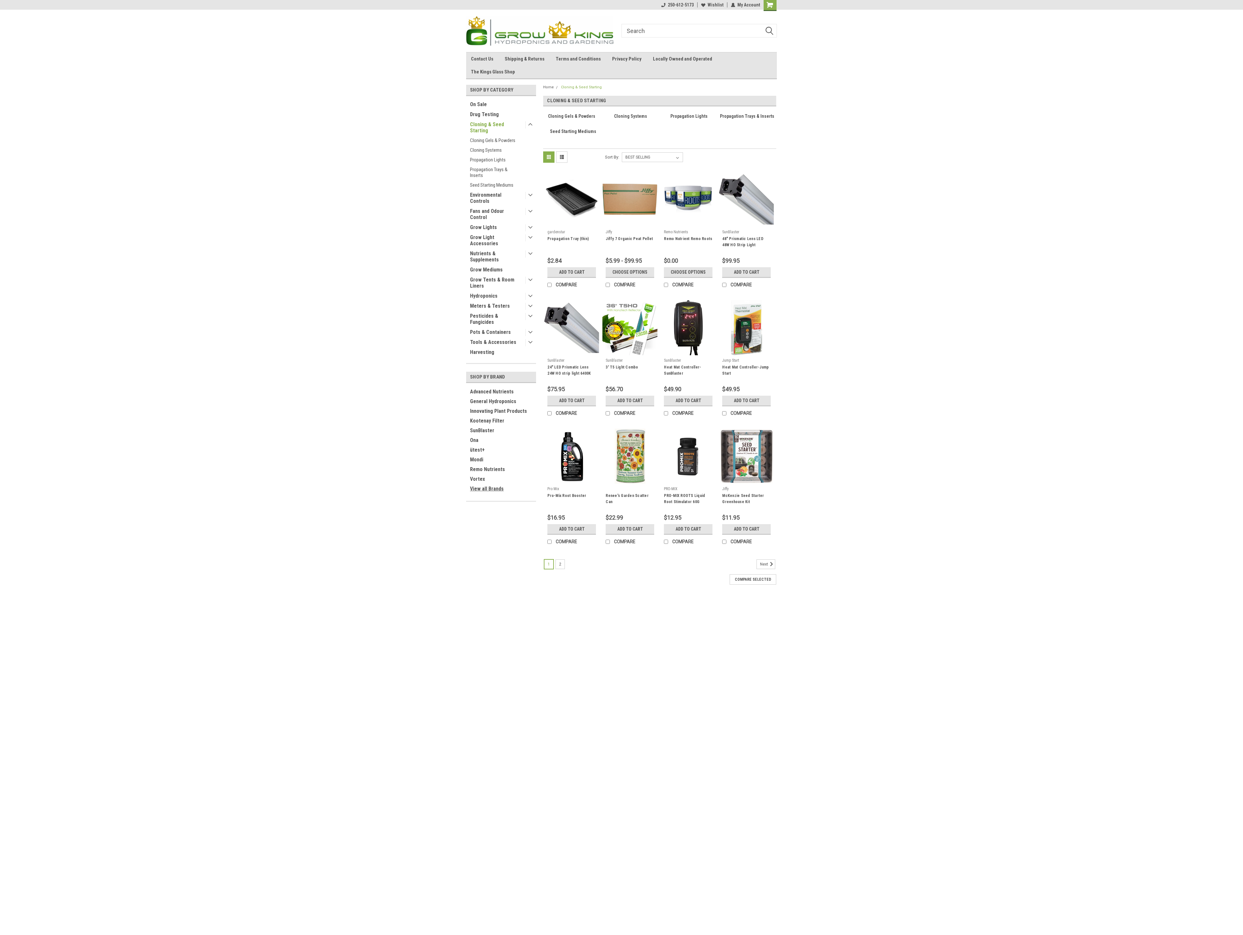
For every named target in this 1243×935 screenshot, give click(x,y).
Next (764, 564)
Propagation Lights (488, 160)
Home (548, 87)
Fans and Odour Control (487, 214)
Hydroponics (484, 296)
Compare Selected (753, 579)
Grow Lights (483, 227)
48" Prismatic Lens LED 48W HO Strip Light (742, 241)
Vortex (477, 479)
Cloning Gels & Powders (492, 140)
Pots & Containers (490, 332)
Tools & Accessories (493, 342)
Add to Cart (572, 272)
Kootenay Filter (487, 421)
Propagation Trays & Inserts (489, 172)
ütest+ (477, 450)
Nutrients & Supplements (484, 256)
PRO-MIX (670, 489)
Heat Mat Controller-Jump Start (745, 370)
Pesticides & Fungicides (484, 319)
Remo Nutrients (487, 469)
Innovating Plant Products (498, 411)
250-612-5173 (681, 4)
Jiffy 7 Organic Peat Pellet (629, 238)
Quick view (571, 222)
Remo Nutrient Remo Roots (688, 238)
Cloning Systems (486, 150)
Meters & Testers (490, 306)
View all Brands (487, 489)
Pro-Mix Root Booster (566, 495)
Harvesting (482, 352)
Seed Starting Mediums (491, 185)
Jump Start (730, 360)
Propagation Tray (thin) (568, 238)
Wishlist (715, 4)
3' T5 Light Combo (622, 367)
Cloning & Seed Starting (487, 127)
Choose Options (629, 272)
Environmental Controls (485, 198)
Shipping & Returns (524, 59)
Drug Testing (484, 114)
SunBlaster (482, 430)
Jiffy (609, 232)
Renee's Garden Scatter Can (627, 498)
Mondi (476, 459)
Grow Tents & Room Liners (492, 283)
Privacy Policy (627, 59)
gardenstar (556, 232)
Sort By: (612, 157)
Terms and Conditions (578, 59)
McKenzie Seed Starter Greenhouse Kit (743, 498)
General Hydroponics (493, 401)
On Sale (478, 104)
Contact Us (482, 59)
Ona (474, 440)
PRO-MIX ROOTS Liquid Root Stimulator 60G (684, 498)
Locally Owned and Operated (682, 59)
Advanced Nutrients (492, 392)
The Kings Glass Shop (493, 72)
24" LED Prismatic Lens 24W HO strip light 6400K (569, 370)
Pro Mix (553, 489)
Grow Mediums (486, 270)
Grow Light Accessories (484, 240)
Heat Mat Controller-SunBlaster (682, 370)
